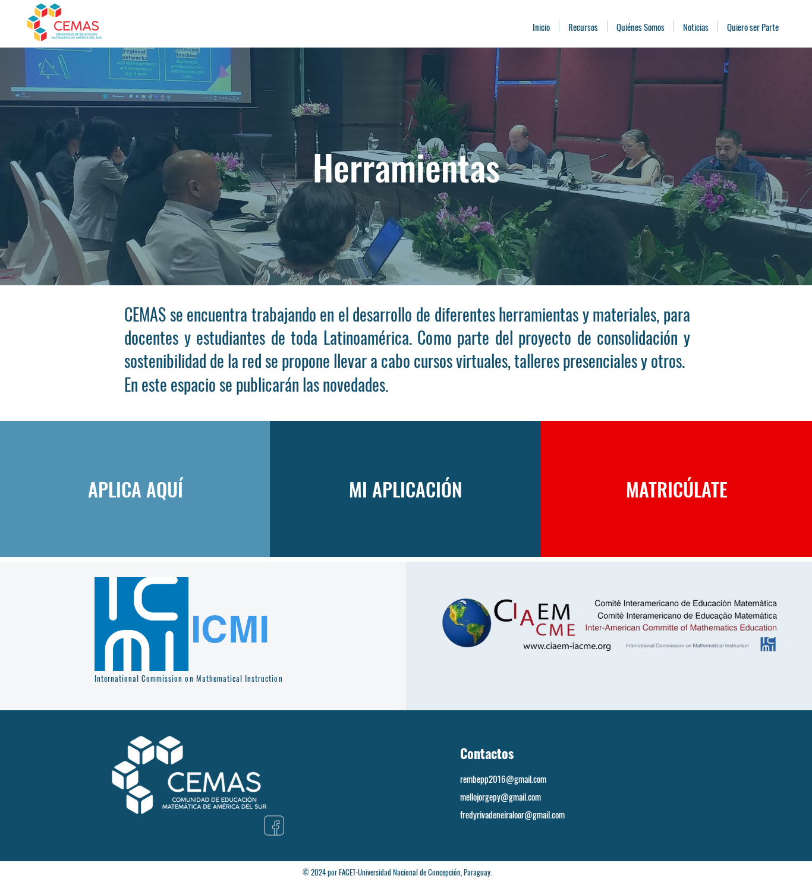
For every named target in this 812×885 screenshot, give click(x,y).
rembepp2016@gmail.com (503, 778)
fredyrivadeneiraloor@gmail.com (512, 814)
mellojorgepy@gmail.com (500, 796)
